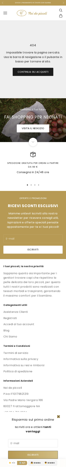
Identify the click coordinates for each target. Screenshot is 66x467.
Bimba (36, 462)
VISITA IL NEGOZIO (33, 128)
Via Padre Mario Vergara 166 (23, 400)
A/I (22, 462)
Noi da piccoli (12, 388)
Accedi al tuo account (18, 324)
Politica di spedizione (17, 371)
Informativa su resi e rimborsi (23, 365)
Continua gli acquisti (33, 72)
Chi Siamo (10, 336)
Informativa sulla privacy (20, 359)
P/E (12, 462)
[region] (33, 165)
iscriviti (32, 249)
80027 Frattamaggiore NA (21, 406)
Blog (6, 330)
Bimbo (50, 462)
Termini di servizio (15, 353)
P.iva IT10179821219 (15, 394)
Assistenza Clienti (15, 312)
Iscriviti (32, 455)
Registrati (10, 318)
